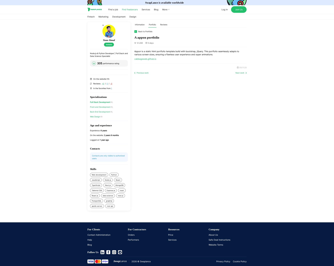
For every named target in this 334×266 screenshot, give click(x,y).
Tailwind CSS (97, 190)
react (122, 190)
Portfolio (152, 24)
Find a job (113, 9)
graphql (109, 201)
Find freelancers (130, 9)
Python (114, 175)
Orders (131, 235)
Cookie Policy (240, 261)
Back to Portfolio (145, 31)
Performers (133, 240)
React (118, 180)
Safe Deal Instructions (219, 240)
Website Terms (216, 244)
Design (132, 16)
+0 (103, 83)
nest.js (120, 196)
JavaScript (96, 180)
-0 (111, 83)
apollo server (97, 206)
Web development (99, 175)
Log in (225, 9)
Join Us (239, 9)
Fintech (91, 16)
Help (89, 240)
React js (95, 196)
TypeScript (96, 185)
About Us (213, 235)
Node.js (108, 180)
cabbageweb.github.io (145, 59)
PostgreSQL (96, 201)
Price (170, 235)
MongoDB (119, 185)
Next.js (108, 185)
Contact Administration (98, 235)
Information (140, 24)
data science (108, 196)
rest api (110, 206)
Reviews (163, 24)
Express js (111, 190)
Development (119, 16)
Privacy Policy (223, 261)
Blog (156, 9)
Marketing (103, 16)
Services (146, 9)
